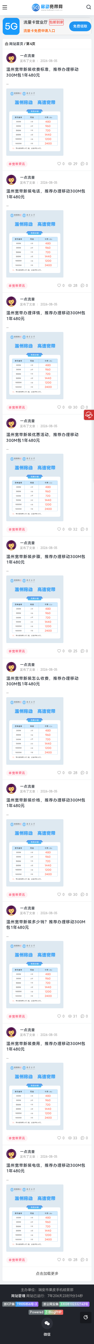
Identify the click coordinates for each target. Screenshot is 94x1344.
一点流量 (27, 56)
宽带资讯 (18, 164)
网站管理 (18, 1296)
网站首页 (16, 44)
